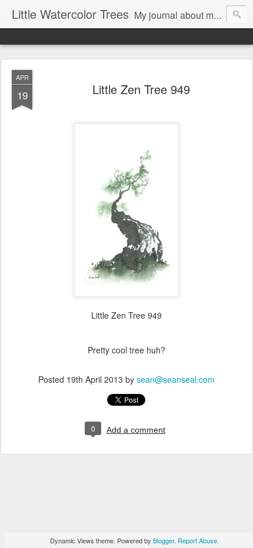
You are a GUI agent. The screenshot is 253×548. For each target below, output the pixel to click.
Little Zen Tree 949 (141, 89)
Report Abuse (197, 540)
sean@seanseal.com (176, 379)
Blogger (163, 540)
